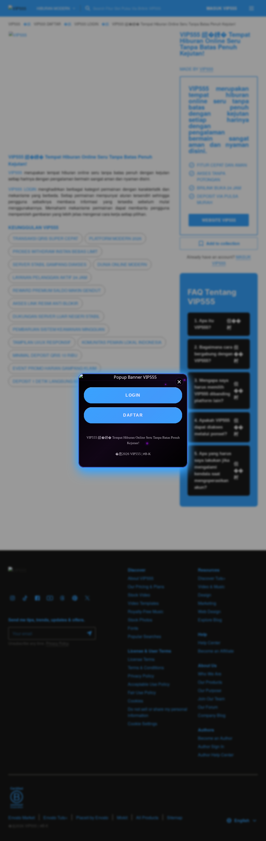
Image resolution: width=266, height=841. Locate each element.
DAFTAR (133, 415)
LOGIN (133, 395)
